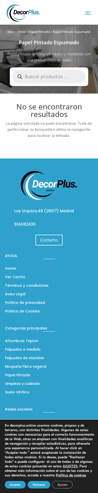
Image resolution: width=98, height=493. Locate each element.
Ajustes (62, 485)
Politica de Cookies (22, 311)
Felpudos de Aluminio (24, 358)
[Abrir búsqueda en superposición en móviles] (49, 76)
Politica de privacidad (25, 303)
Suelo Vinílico (17, 392)
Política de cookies (71, 475)
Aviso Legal (15, 294)
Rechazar (39, 485)
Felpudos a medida (22, 350)
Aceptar (15, 485)
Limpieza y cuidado (22, 384)
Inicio (12, 31)
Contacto (49, 240)
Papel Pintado (39, 31)
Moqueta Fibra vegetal (26, 367)
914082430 (25, 224)
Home (10, 269)
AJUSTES (70, 466)
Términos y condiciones (26, 286)
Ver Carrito (15, 277)
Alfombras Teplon (21, 341)
